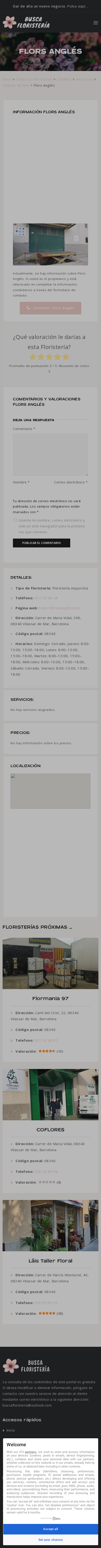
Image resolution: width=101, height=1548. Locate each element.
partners (30, 1452)
